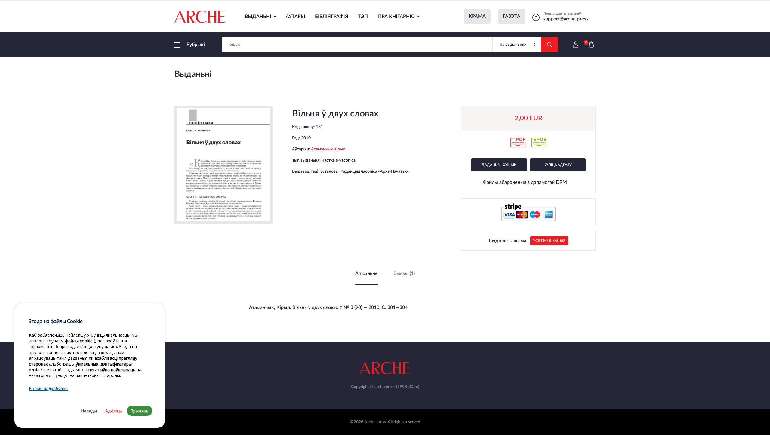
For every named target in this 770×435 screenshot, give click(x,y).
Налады (89, 411)
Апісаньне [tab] (366, 273)
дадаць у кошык (499, 165)
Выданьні (258, 16)
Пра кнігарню (396, 16)
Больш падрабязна (48, 388)
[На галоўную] (200, 16)
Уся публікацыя (549, 240)
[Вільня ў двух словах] (223, 165)
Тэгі (363, 16)
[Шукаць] (549, 44)
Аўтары (295, 16)
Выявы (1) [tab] (404, 273)
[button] (189, 44)
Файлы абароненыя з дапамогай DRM (525, 182)
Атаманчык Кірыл (328, 149)
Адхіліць (113, 411)
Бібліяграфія (331, 16)
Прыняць (139, 411)
